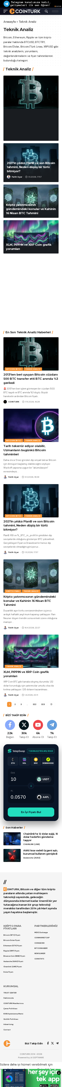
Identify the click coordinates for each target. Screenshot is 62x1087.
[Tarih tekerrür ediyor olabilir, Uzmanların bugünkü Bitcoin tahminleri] (31, 425)
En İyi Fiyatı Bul (31, 812)
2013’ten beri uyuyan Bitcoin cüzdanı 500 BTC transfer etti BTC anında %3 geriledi (31, 122)
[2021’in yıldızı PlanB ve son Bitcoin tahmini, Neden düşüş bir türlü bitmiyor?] (31, 500)
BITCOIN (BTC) (16, 109)
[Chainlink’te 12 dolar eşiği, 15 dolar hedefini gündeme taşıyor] (12, 838)
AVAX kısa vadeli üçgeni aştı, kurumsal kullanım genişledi (40, 852)
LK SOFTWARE (37, 1057)
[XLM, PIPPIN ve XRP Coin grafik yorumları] (31, 237)
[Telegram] (52, 729)
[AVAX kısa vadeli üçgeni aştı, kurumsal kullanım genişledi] (12, 855)
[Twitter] (23, 729)
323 (43, 704)
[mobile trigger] (6, 11)
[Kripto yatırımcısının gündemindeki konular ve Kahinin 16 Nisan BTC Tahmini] (31, 576)
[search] (46, 11)
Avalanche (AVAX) (31, 858)
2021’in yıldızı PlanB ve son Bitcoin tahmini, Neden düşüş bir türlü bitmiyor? (31, 167)
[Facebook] (10, 729)
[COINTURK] (24, 11)
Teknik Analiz (35, 109)
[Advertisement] (31, 289)
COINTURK (17, 135)
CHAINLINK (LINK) (31, 844)
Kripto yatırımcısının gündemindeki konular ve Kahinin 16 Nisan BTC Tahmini (31, 209)
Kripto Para (13, 591)
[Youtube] (38, 729)
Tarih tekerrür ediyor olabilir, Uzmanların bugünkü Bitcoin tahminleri (24, 450)
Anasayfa (9, 22)
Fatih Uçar (17, 176)
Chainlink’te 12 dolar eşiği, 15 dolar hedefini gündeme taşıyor (40, 837)
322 (34, 704)
